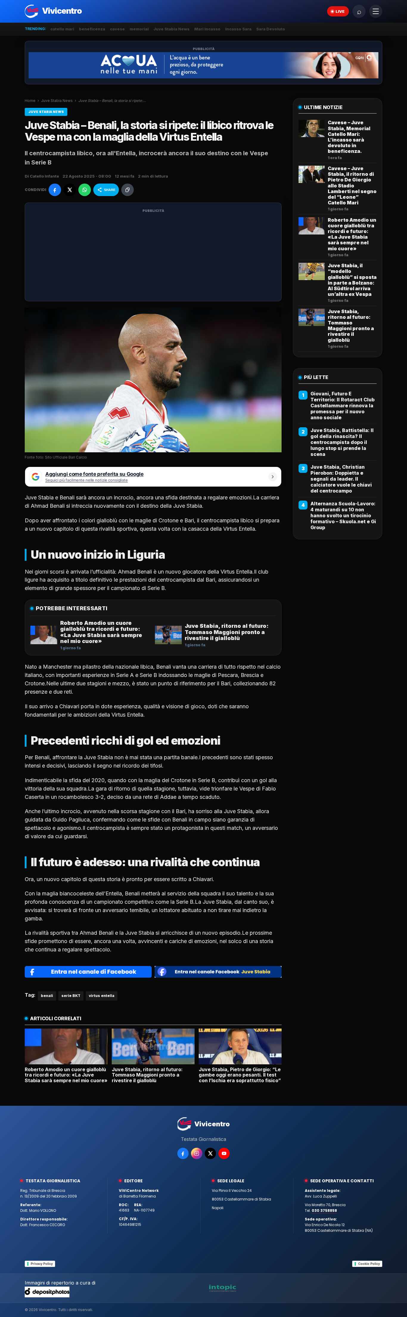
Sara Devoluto (270, 29)
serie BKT (70, 995)
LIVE (340, 11)
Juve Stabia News (171, 29)
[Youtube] (224, 1153)
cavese (117, 29)
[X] (210, 1153)
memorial (139, 29)
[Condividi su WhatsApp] (84, 190)
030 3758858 (324, 1210)
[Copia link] (127, 190)
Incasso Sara (238, 29)
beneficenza (92, 29)
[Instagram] (196, 1153)
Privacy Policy (42, 1264)
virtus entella (101, 995)
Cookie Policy (369, 1264)
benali (47, 995)
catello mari (62, 29)
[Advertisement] (153, 255)
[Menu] (375, 11)
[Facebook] (183, 1153)
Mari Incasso (207, 29)
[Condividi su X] (69, 190)
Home (30, 100)
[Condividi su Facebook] (55, 190)
